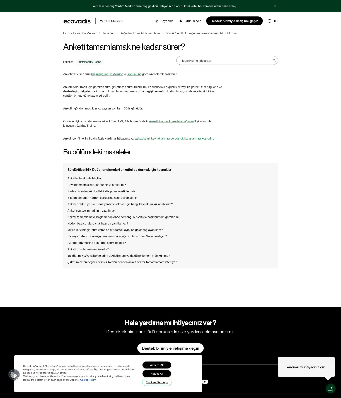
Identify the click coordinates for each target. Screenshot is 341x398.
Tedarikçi (108, 33)
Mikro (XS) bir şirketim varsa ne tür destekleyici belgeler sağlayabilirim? (115, 229)
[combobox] (226, 60)
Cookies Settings (157, 382)
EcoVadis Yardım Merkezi (80, 33)
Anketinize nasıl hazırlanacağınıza (171, 121)
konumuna (134, 74)
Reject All (157, 373)
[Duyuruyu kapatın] (275, 6)
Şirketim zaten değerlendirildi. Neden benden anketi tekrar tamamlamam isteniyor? (122, 262)
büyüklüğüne (99, 74)
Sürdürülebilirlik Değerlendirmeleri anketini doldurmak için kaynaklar (119, 169)
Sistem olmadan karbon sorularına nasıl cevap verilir (102, 197)
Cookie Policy (88, 379)
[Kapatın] (331, 361)
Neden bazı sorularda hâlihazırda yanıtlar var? (97, 223)
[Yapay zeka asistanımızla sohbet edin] (331, 389)
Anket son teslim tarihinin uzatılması (91, 210)
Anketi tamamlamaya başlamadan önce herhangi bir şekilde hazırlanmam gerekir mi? (123, 217)
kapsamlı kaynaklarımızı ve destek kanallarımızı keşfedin (175, 138)
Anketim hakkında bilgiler (84, 178)
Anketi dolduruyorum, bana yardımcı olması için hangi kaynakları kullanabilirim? (120, 204)
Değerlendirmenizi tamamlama (140, 33)
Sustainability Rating (89, 61)
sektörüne (116, 74)
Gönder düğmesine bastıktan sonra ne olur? (96, 242)
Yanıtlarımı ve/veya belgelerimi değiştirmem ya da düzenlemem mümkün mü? (118, 255)
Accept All (157, 365)
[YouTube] (205, 382)
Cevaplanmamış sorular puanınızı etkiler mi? (96, 184)
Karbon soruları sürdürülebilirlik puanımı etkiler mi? (101, 191)
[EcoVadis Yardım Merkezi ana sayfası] (77, 21)
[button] (272, 21)
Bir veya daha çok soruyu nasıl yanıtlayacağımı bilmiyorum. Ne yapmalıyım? (117, 236)
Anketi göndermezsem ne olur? (88, 249)
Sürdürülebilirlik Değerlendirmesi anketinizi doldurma (201, 33)
